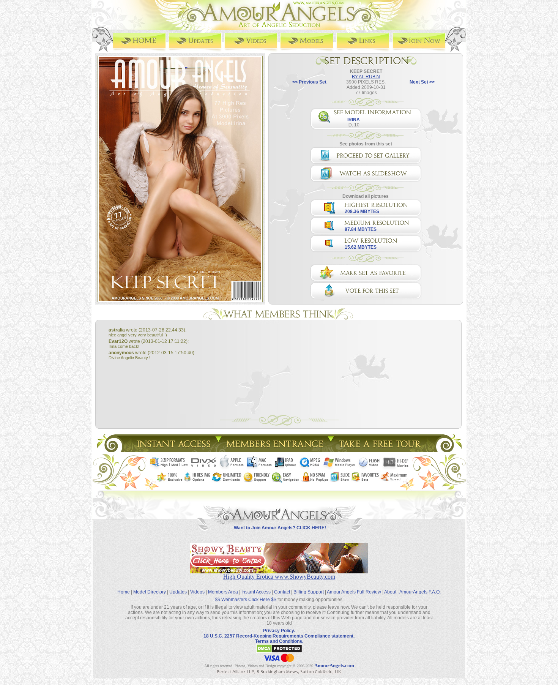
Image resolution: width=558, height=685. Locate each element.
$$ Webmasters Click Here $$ (245, 599)
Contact (282, 592)
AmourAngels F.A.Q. (420, 592)
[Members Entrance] (274, 450)
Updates (178, 592)
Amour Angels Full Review (354, 592)
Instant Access (256, 592)
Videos (197, 592)
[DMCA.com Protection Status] (279, 651)
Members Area (223, 592)
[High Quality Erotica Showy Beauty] (279, 571)
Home (123, 592)
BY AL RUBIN (366, 76)
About (390, 592)
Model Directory (149, 592)
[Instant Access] (173, 450)
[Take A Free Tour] (381, 450)
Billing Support (308, 592)
